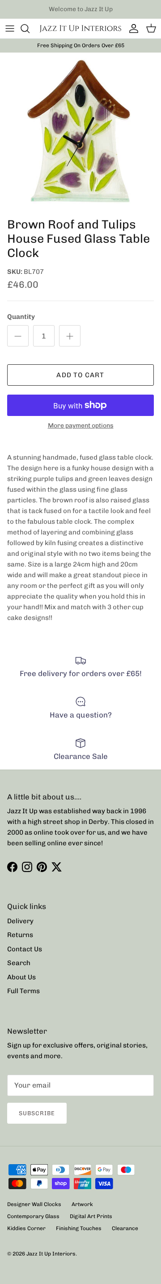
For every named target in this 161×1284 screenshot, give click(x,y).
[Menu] (10, 28)
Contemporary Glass (33, 1216)
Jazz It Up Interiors (51, 1254)
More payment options (81, 425)
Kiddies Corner (26, 1228)
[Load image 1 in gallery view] (80, 133)
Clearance (125, 1228)
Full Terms (23, 991)
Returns (20, 935)
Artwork (82, 1204)
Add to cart (80, 375)
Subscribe (37, 1113)
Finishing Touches (79, 1228)
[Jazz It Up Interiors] (80, 28)
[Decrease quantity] (18, 335)
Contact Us (24, 949)
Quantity (21, 317)
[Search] (29, 28)
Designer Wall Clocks (34, 1204)
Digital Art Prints (91, 1216)
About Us (21, 977)
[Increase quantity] (69, 335)
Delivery (20, 921)
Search (18, 963)
